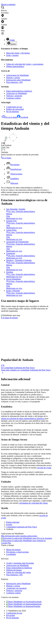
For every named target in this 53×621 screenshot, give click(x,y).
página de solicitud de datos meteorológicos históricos (23, 418)
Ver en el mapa (11, 117)
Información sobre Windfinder (18, 80)
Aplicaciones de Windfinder (17, 75)
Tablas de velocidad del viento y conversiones (24, 64)
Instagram (38, 604)
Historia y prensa (13, 77)
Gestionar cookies (13, 98)
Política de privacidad (15, 109)
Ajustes (13, 44)
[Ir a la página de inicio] (1, 2)
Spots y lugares (12, 55)
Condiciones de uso (14, 107)
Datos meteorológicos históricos (19, 91)
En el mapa (6, 158)
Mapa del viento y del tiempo (18, 53)
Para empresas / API (14, 82)
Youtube (37, 606)
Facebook (24, 117)
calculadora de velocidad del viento (33, 503)
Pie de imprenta (12, 111)
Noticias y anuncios (14, 96)
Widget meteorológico (15, 66)
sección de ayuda (44, 468)
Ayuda (12, 40)
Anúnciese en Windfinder (16, 93)
